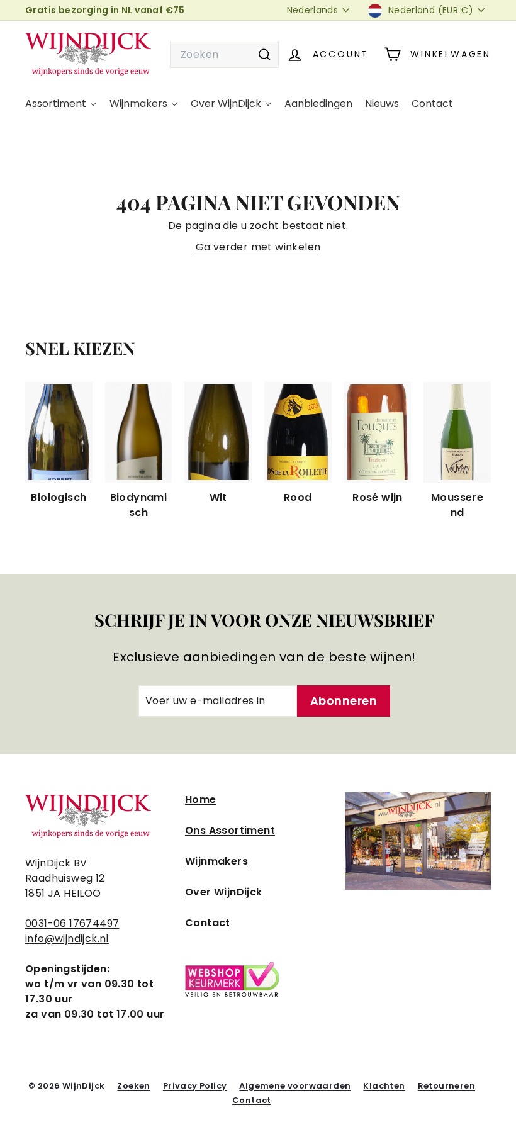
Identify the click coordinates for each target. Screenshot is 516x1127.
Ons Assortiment (230, 830)
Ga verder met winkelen (258, 247)
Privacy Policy (195, 1086)
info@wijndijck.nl (67, 938)
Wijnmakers (216, 861)
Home (200, 799)
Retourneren (446, 1086)
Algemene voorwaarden (295, 1086)
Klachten (384, 1086)
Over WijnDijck (223, 892)
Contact (207, 923)
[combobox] (224, 55)
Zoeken (133, 1086)
